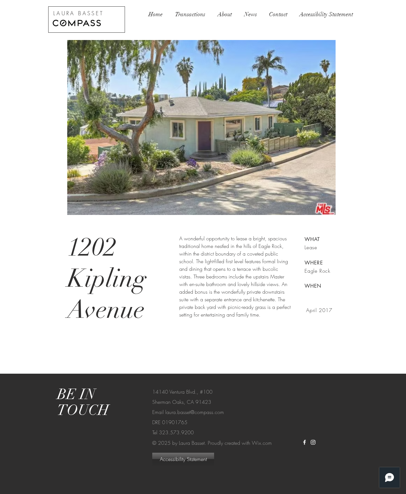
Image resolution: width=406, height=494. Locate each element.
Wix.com (262, 442)
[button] (201, 127)
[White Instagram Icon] (313, 442)
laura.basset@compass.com (194, 412)
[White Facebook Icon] (304, 442)
